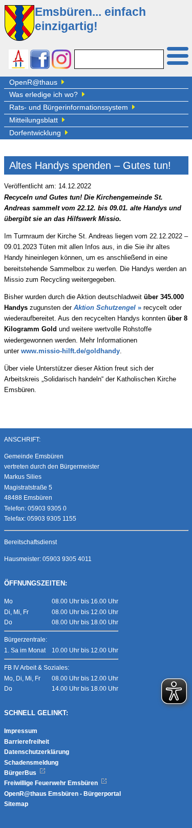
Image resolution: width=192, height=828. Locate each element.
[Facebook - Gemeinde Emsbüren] (40, 60)
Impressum (20, 731)
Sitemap (16, 804)
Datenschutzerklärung (36, 752)
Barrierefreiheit (26, 741)
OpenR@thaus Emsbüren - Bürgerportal (62, 793)
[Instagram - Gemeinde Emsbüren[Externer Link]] (61, 60)
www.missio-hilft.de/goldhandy (70, 351)
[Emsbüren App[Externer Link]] (18, 60)
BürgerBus (21, 772)
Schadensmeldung (31, 762)
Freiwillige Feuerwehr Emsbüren (51, 783)
